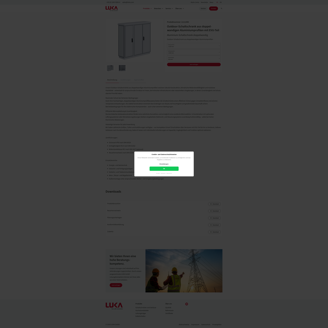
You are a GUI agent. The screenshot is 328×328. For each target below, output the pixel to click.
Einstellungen (164, 164)
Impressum (163, 173)
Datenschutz (169, 173)
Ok (164, 168)
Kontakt (158, 173)
